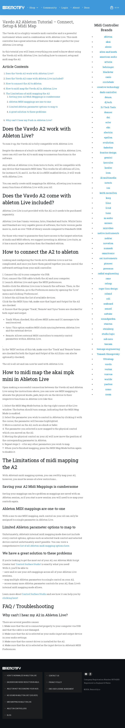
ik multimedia (108, 177)
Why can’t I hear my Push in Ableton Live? (29, 120)
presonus (108, 268)
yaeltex (108, 384)
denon (108, 97)
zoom (108, 394)
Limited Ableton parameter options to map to (33, 106)
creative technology (108, 87)
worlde (108, 379)
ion (108, 187)
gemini (108, 157)
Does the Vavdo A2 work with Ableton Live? (29, 73)
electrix (108, 132)
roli (108, 298)
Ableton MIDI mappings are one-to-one (30, 101)
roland (108, 293)
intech (108, 182)
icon (108, 172)
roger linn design (108, 288)
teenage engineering (108, 349)
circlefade (108, 82)
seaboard (108, 303)
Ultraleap (108, 359)
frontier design (108, 152)
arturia (108, 61)
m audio (108, 218)
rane (108, 278)
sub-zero (108, 339)
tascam (108, 344)
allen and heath (108, 51)
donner (108, 112)
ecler (108, 122)
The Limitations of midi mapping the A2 (28, 93)
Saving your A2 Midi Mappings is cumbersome (34, 96)
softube (108, 313)
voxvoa (108, 374)
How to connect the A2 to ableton (24, 83)
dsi (108, 117)
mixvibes (108, 228)
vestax (108, 369)
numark (108, 248)
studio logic (108, 333)
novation (108, 243)
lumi (108, 213)
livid (108, 207)
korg (108, 197)
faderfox (108, 147)
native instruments (108, 233)
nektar (108, 238)
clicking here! (10, 597)
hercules (108, 162)
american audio (108, 56)
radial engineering (108, 273)
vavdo (108, 364)
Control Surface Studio (28, 564)
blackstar (108, 72)
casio (108, 77)
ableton (108, 36)
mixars (108, 223)
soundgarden (108, 318)
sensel (108, 308)
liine (108, 202)
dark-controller (108, 92)
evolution (108, 142)
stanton (108, 323)
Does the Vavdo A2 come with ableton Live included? (34, 78)
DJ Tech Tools (108, 107)
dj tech (108, 102)
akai (108, 41)
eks (108, 127)
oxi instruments (108, 258)
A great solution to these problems (27, 111)
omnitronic (108, 253)
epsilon (108, 137)
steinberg (108, 328)
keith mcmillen (108, 192)
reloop (108, 283)
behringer (108, 67)
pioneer (108, 263)
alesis (108, 46)
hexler (108, 167)
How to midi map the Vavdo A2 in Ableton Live (31, 88)
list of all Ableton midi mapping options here (44, 545)
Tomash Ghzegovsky (108, 354)
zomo (108, 389)
